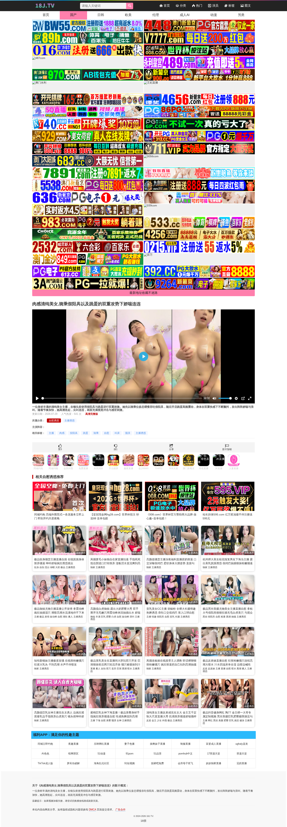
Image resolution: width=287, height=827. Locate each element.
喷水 (129, 668)
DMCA (92, 809)
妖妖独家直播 (213, 763)
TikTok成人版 (45, 763)
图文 (248, 5)
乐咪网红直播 (101, 743)
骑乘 (96, 433)
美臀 (108, 720)
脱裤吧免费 (157, 763)
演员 (215, 5)
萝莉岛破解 (73, 763)
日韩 (100, 15)
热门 (199, 5)
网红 (210, 720)
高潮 (228, 616)
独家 (92, 567)
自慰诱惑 (54, 420)
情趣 (154, 616)
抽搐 (233, 616)
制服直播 (185, 743)
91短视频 (129, 763)
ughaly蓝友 (241, 743)
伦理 (155, 15)
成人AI (185, 15)
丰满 (98, 616)
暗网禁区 (73, 753)
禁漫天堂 (242, 753)
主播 (51, 433)
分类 (183, 5)
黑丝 (205, 616)
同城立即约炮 (45, 743)
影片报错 (227, 449)
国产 (73, 15)
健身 (242, 720)
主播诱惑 (69, 420)
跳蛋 (85, 433)
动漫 (213, 15)
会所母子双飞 (185, 763)
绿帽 (52, 567)
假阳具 (74, 433)
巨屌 (119, 668)
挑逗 (236, 720)
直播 (92, 668)
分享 (171, 449)
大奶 (57, 567)
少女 (159, 720)
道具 (113, 668)
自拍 (41, 567)
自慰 (106, 433)
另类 (241, 15)
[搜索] (129, 6)
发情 (47, 616)
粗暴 (223, 616)
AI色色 (45, 753)
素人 (70, 616)
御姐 (92, 616)
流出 (47, 567)
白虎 (113, 616)
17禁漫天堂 (213, 753)
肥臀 (108, 616)
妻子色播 (129, 743)
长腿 (177, 616)
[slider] (121, 398)
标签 (231, 5)
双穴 (108, 668)
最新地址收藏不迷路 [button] (143, 292)
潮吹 (65, 616)
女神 (119, 720)
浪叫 (132, 616)
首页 (167, 5)
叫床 (117, 433)
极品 (63, 567)
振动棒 (53, 616)
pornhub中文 (185, 753)
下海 (98, 720)
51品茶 (157, 753)
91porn (129, 753)
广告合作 (120, 809)
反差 (205, 668)
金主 (154, 720)
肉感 (61, 433)
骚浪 (127, 433)
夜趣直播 (73, 743)
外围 (164, 720)
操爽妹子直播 (157, 743)
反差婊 (211, 668)
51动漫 (101, 753)
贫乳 (172, 616)
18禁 (143, 820)
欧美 (128, 15)
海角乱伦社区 (101, 763)
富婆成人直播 (213, 743)
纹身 (36, 567)
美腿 (220, 720)
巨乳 (103, 616)
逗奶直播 (242, 763)
